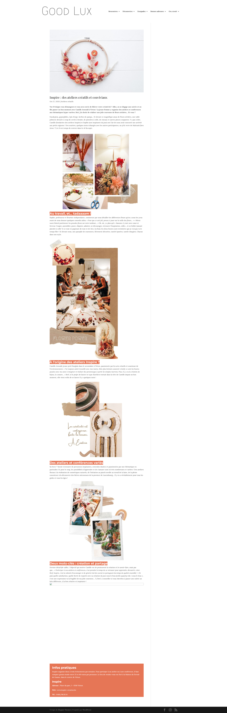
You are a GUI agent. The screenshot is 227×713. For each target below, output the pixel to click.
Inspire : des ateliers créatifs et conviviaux (78, 97)
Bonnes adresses (157, 11)
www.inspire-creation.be (66, 690)
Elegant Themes (64, 710)
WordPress (87, 710)
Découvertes (128, 11)
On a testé (173, 11)
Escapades (142, 11)
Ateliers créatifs (67, 101)
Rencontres (113, 11)
